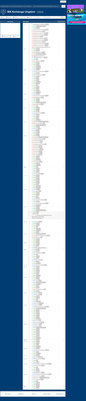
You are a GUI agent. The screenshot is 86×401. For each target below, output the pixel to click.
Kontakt (23, 17)
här (32, 6)
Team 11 (43, 41)
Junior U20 (38, 66)
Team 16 (37, 48)
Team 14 (47, 24)
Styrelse (30, 17)
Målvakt (37, 76)
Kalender (9, 17)
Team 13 (46, 29)
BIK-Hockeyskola (46, 17)
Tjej (37, 59)
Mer (63, 17)
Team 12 (37, 28)
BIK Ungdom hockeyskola (41, 26)
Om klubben (37, 17)
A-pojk (43, 31)
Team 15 (37, 50)
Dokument (16, 17)
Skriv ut (15, 36)
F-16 (41, 237)
